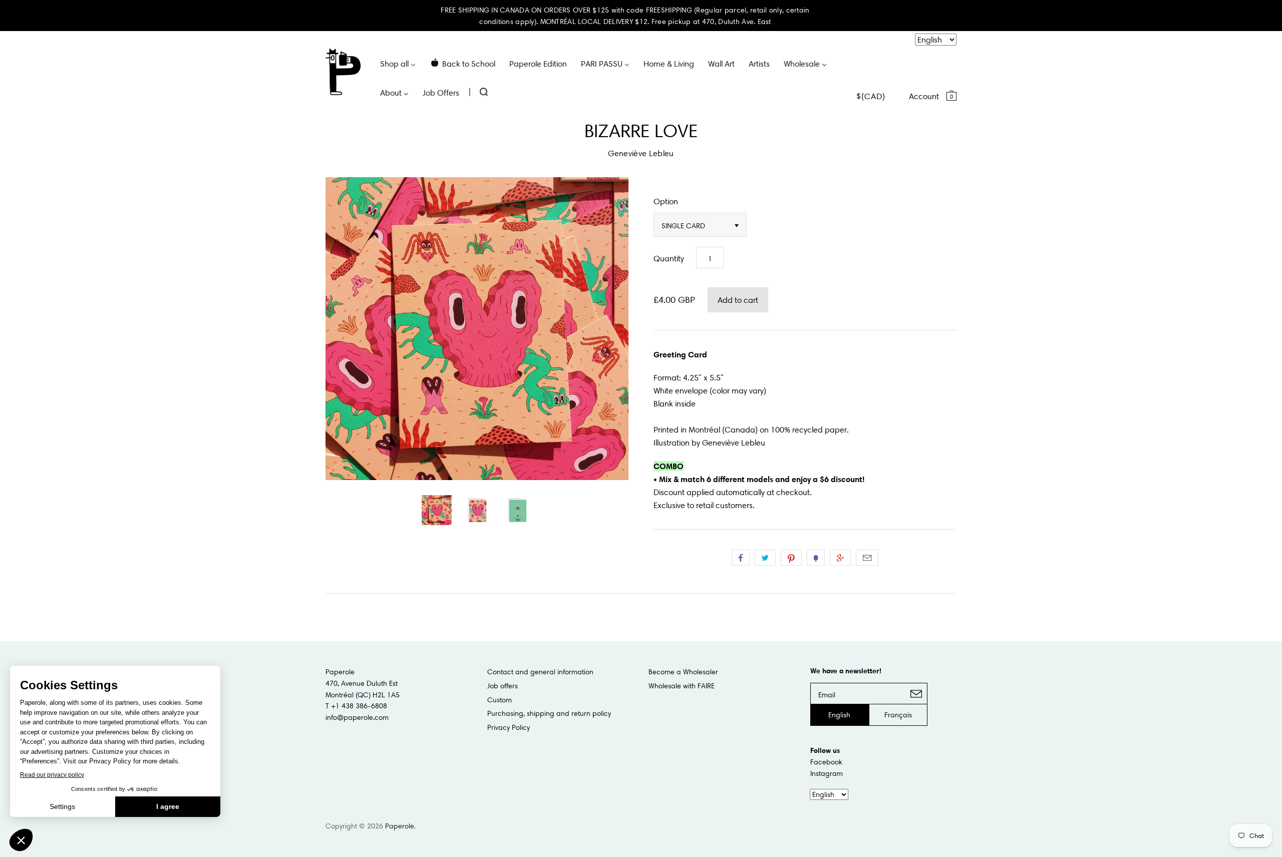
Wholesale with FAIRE (682, 685)
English (839, 714)
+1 (840, 558)
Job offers (502, 685)
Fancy (816, 558)
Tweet (765, 558)
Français (898, 714)
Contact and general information (540, 671)
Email (867, 558)
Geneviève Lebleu (641, 153)
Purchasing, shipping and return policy (549, 713)
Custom (499, 699)
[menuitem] (398, 63)
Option (666, 201)
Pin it (791, 558)
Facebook (826, 761)
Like (741, 558)
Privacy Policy (508, 727)
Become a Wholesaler (683, 671)
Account (924, 96)
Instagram (826, 773)
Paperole (399, 825)
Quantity (669, 258)
